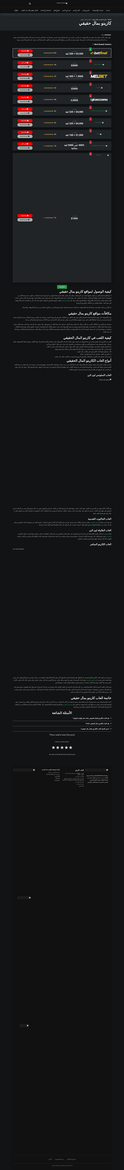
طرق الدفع (57, 10)
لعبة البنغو (81, 786)
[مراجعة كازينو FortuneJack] (99, 145)
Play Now (24, 51)
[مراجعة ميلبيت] (99, 77)
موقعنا (65, 364)
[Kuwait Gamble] (62, 3)
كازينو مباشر (85, 10)
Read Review (24, 55)
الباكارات (108, 536)
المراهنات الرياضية (46, 10)
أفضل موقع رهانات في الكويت (29, 10)
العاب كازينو (76, 10)
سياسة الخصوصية (59, 1159)
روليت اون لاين (80, 784)
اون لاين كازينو (66, 10)
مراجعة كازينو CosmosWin (53, 774)
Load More (62, 287)
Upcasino (57, 780)
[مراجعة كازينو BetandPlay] (99, 110)
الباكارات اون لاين (79, 776)
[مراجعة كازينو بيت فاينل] (98, 55)
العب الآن (24, 62)
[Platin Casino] (99, 122)
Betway (58, 778)
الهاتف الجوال (66, 300)
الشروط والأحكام (71, 1159)
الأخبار (50, 1159)
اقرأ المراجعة (24, 67)
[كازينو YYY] (99, 87)
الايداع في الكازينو (67, 704)
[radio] (71, 748)
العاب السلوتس (94, 522)
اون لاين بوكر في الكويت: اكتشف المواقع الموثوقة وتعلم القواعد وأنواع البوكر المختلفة (73, 779)
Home (109, 19)
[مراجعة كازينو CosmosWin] (99, 101)
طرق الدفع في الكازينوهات (99, 19)
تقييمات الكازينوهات (97, 10)
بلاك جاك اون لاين (79, 782)
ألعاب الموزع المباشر (92, 680)
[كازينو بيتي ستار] (99, 64)
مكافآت (16, 10)
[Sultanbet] (99, 154)
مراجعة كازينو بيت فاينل (54, 772)
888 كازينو (57, 776)
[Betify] (99, 133)
